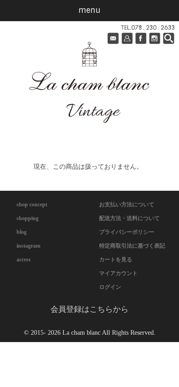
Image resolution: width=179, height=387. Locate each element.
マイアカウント (118, 273)
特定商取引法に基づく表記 (132, 246)
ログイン (110, 287)
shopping (28, 218)
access (24, 259)
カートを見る (115, 259)
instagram (28, 246)
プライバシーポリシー (126, 232)
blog (22, 232)
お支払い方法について (126, 204)
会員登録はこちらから (89, 309)
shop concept (32, 204)
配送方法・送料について (129, 218)
